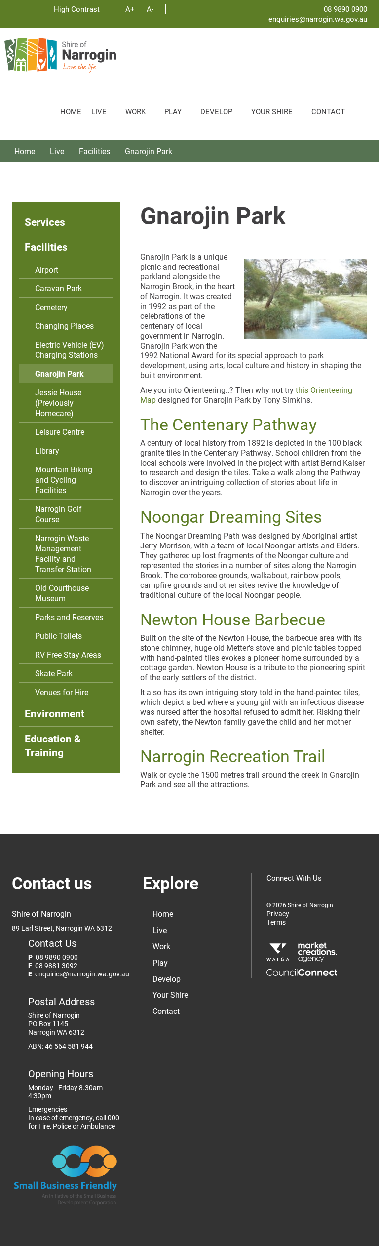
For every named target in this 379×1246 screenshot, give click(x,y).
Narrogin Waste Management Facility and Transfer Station (63, 553)
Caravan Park (58, 288)
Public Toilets (58, 635)
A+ (130, 9)
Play (173, 111)
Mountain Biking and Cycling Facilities (63, 479)
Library (47, 450)
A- (150, 9)
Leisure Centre (59, 432)
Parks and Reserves (69, 617)
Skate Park (54, 673)
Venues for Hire (61, 692)
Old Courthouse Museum (62, 593)
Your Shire (272, 111)
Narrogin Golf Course (58, 514)
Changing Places (64, 325)
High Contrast (78, 9)
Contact (328, 111)
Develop (216, 111)
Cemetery (51, 307)
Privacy (277, 914)
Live (99, 111)
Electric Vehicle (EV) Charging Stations (69, 349)
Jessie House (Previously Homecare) (58, 402)
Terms (276, 922)
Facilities (94, 151)
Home (70, 111)
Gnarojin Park (148, 151)
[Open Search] (362, 106)
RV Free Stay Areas (68, 654)
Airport (46, 269)
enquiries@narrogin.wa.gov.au (317, 19)
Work (135, 111)
